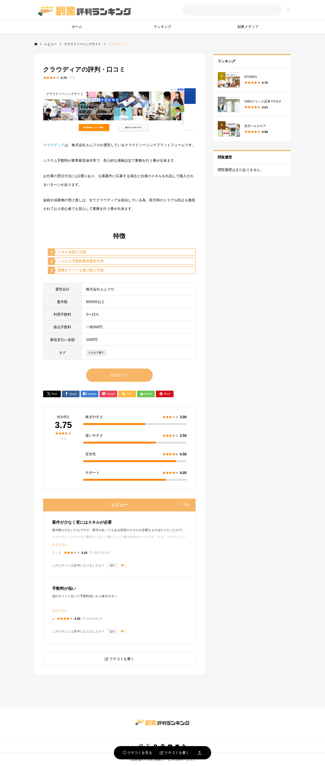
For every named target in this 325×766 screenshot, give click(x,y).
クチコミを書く (174, 752)
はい (112, 565)
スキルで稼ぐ (96, 352)
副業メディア (248, 27)
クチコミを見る (137, 752)
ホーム (77, 27)
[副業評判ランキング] (84, 10)
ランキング (162, 27)
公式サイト (119, 375)
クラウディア (53, 145)
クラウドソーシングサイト (64, 94)
